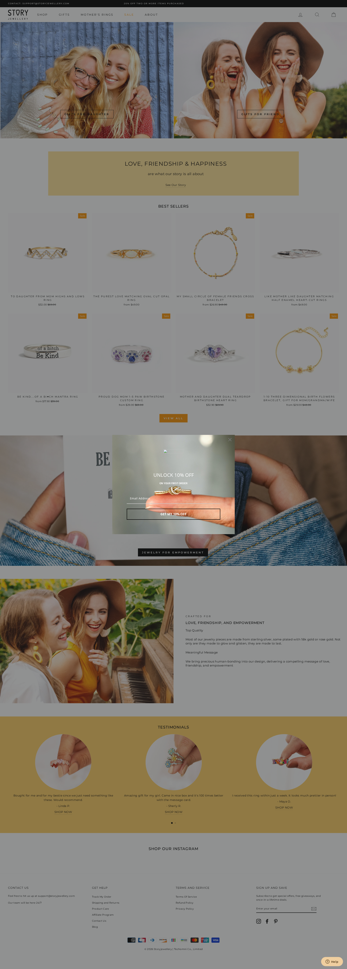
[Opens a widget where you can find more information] (332, 962)
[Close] (230, 439)
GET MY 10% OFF (173, 514)
